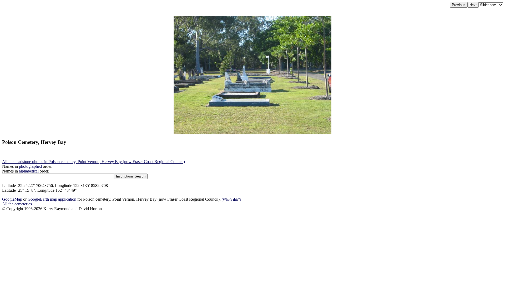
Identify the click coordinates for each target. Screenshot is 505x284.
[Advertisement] (160, 229)
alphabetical (29, 171)
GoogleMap (12, 199)
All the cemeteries (17, 204)
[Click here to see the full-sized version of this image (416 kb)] (252, 133)
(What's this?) (231, 199)
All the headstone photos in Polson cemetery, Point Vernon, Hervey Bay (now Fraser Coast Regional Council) (93, 161)
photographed (30, 166)
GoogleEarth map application (52, 199)
